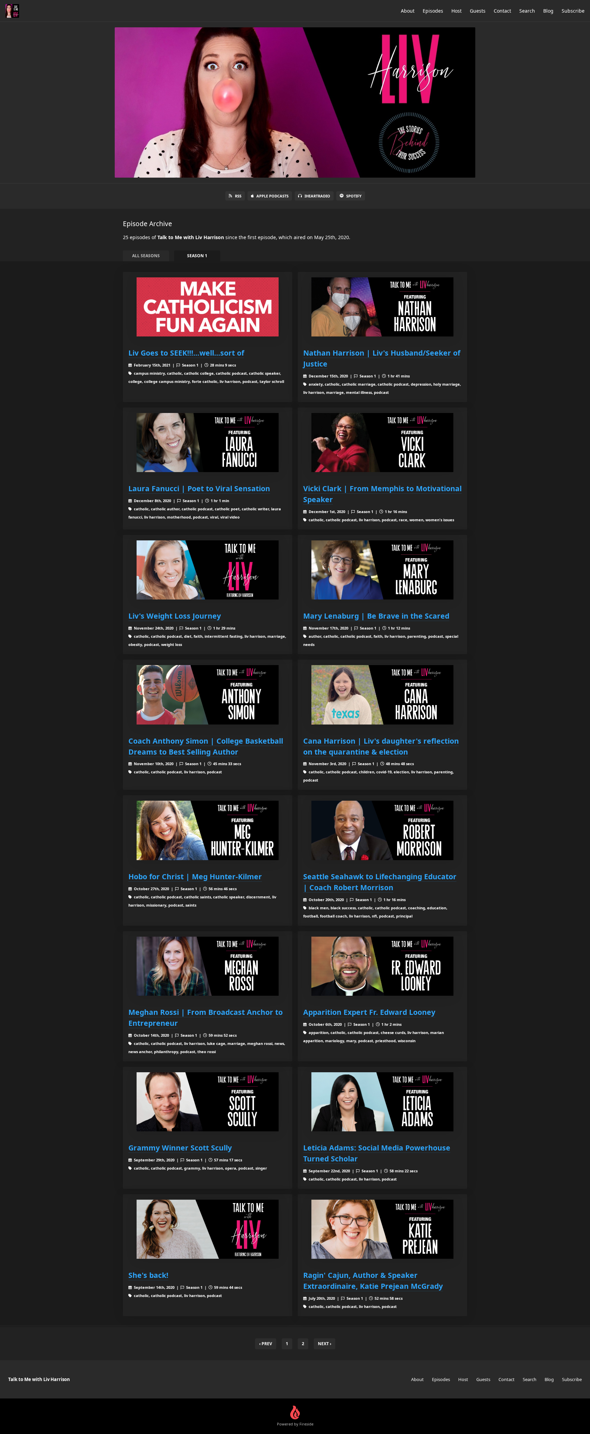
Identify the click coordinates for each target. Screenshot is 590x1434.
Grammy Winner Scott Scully (180, 1148)
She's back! (148, 1275)
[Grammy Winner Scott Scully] (207, 1101)
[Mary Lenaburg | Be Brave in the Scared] (382, 569)
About (408, 11)
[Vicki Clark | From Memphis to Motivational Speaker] (382, 442)
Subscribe (573, 11)
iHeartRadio (317, 195)
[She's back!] (207, 1229)
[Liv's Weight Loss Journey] (207, 569)
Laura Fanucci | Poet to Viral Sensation (199, 488)
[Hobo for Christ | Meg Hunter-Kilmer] (207, 830)
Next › (324, 1344)
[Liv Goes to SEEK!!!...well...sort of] (207, 306)
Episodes (433, 11)
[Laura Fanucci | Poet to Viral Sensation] (207, 442)
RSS (238, 195)
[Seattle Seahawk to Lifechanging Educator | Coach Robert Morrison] (382, 830)
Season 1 (197, 256)
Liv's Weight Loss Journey (174, 616)
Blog (548, 11)
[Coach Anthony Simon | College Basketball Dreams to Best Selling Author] (207, 694)
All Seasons (146, 256)
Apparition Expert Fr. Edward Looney (369, 1012)
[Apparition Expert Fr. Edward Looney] (382, 966)
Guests (478, 11)
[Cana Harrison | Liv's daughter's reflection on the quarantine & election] (382, 694)
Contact (502, 11)
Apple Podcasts (272, 195)
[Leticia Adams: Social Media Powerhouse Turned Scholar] (382, 1101)
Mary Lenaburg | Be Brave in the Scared (376, 616)
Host (456, 11)
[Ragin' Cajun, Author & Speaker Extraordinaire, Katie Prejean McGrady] (382, 1229)
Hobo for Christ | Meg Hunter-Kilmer (195, 876)
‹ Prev (265, 1344)
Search (527, 11)
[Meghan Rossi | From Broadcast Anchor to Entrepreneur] (207, 966)
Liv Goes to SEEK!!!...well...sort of (186, 353)
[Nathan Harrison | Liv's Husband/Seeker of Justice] (382, 306)
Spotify (354, 195)
